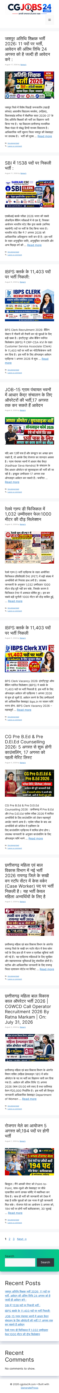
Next (22, 1239)
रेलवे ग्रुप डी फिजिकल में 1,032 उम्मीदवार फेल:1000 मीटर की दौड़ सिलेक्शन (28, 514)
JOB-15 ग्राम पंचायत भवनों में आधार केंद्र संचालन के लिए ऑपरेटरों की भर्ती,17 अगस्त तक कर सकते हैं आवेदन (28, 397)
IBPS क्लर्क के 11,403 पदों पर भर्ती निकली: (28, 274)
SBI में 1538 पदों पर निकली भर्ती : (28, 165)
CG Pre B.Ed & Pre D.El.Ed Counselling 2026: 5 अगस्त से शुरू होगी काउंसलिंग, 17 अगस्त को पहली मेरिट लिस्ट (28, 747)
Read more (45, 136)
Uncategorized (13, 143)
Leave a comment (15, 146)
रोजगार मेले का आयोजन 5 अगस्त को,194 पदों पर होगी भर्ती (27, 1131)
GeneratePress (29, 1387)
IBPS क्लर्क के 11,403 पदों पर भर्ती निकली (28, 630)
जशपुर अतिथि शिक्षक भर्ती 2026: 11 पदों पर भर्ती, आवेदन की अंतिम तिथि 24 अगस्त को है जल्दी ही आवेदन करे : (27, 49)
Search (9, 1256)
